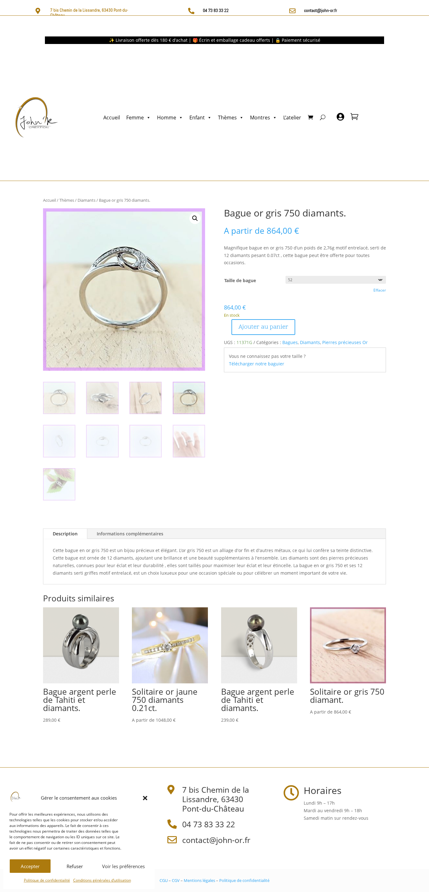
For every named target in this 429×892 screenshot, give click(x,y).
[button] (145, 798)
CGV (176, 880)
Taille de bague (240, 280)
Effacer (379, 290)
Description (65, 534)
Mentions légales (199, 880)
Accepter (30, 866)
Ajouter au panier (263, 327)
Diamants (86, 200)
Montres (260, 117)
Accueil (111, 117)
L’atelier (292, 117)
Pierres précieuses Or (345, 342)
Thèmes (227, 117)
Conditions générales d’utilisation (102, 880)
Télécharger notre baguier (256, 364)
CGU (164, 880)
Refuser (75, 866)
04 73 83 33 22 (216, 10)
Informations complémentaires (130, 534)
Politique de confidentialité (47, 880)
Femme (135, 117)
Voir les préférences (123, 866)
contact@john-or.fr (320, 10)
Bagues (290, 342)
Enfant (197, 117)
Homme (166, 117)
